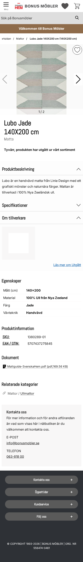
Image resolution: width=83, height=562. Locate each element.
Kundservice (41, 504)
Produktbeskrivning (18, 169)
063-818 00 (15, 457)
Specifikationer (14, 205)
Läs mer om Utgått (67, 265)
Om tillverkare (14, 218)
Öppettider (41, 492)
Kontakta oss (41, 480)
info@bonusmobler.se (22, 443)
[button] (78, 79)
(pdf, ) (37, 366)
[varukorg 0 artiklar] (77, 6)
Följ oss (41, 516)
